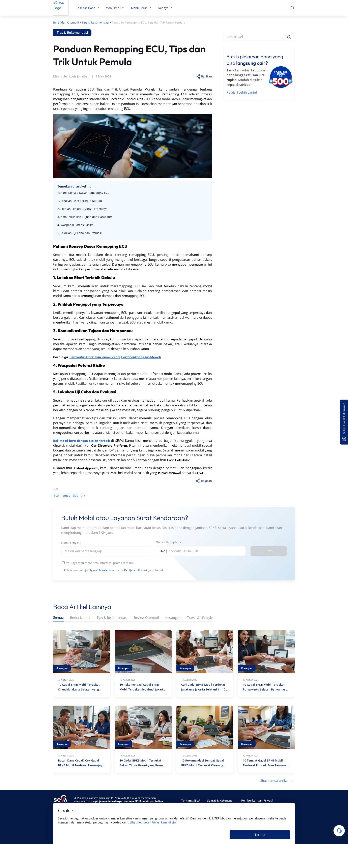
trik (83, 495)
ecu (56, 495)
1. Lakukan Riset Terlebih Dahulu (79, 201)
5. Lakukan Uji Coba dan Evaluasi (79, 233)
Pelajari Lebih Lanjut (242, 92)
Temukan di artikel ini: (74, 186)
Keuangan (173, 618)
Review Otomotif (146, 618)
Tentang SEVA (190, 800)
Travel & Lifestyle (200, 618)
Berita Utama (80, 618)
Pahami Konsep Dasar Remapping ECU (83, 193)
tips (75, 495)
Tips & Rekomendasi (112, 618)
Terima (260, 835)
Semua (58, 617)
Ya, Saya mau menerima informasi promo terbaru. (100, 563)
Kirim (269, 551)
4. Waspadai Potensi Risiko (75, 225)
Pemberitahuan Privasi (257, 800)
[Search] (288, 36)
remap (65, 495)
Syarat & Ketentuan (102, 570)
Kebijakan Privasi (135, 570)
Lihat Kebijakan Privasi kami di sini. (153, 822)
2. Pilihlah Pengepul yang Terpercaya (82, 209)
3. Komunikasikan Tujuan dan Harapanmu (85, 217)
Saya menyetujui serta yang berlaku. (116, 570)
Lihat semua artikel (274, 780)
